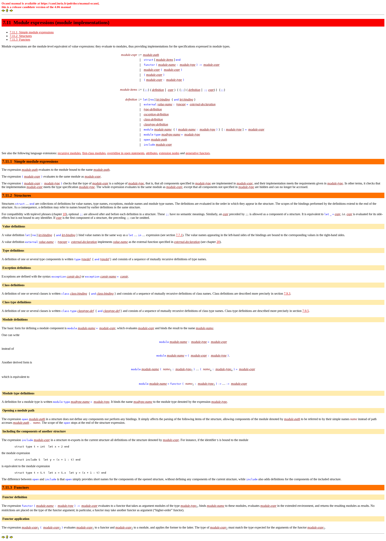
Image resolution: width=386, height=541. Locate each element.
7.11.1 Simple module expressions (32, 32)
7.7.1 (179, 235)
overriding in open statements (125, 153)
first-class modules (94, 153)
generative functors (198, 153)
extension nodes (169, 153)
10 (64, 214)
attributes (151, 153)
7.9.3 (287, 293)
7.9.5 (305, 311)
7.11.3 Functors (20, 39)
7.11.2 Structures (21, 36)
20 (218, 242)
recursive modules (69, 153)
